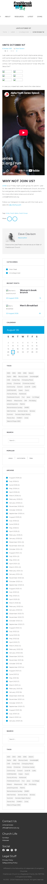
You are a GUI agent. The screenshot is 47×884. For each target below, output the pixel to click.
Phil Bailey (32, 400)
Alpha (9, 376)
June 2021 (13, 674)
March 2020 (14, 717)
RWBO (27, 407)
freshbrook (22, 394)
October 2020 (14, 703)
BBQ (14, 376)
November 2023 (15, 578)
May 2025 (13, 528)
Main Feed (13, 269)
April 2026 (13, 492)
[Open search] (24, 21)
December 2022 (15, 614)
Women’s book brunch (28, 291)
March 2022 (13, 646)
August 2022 (14, 628)
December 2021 (15, 656)
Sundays (5, 838)
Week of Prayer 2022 (13, 421)
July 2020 (13, 714)
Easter (21, 390)
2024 (14, 373)
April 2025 (13, 531)
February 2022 (14, 649)
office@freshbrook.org (10, 828)
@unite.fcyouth (15, 205)
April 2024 (13, 564)
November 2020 (15, 699)
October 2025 (14, 510)
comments (21, 458)
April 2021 (13, 681)
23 (8, 352)
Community (11, 387)
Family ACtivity (12, 394)
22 (37, 349)
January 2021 (14, 692)
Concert (19, 387)
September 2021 (15, 667)
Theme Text (10, 418)
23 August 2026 (12, 298)
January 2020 (14, 721)
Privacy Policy (7, 860)
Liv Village (35, 397)
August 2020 (14, 710)
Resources (19, 16)
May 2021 (12, 678)
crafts (34, 387)
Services (32, 411)
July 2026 (13, 481)
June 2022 (13, 635)
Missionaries (18, 400)
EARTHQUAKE (11, 390)
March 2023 (13, 603)
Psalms (22, 404)
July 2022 (13, 631)
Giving (39, 16)
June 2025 (13, 524)
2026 (24, 373)
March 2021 (13, 685)
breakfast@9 (34, 376)
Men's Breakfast (29, 305)
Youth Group (23, 213)
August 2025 (14, 517)
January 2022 (14, 653)
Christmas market (28, 383)
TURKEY (19, 418)
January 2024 (14, 574)
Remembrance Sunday (14, 407)
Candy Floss (16, 380)
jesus (28, 397)
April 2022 (13, 642)
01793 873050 (7, 825)
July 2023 (13, 592)
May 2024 (13, 560)
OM (25, 400)
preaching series (12, 404)
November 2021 (15, 660)
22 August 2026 (12, 313)
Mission (9, 400)
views (10, 458)
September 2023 (15, 585)
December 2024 (15, 542)
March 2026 (13, 496)
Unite (4, 186)
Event (27, 390)
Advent (31, 373)
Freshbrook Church (13, 397)
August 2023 (14, 589)
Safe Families (11, 411)
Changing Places (27, 380)
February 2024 (15, 571)
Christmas (17, 383)
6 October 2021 (7, 48)
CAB (8, 380)
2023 (8, 373)
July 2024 (13, 556)
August (13, 330)
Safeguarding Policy (9, 863)
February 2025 (14, 535)
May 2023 (13, 596)
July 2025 (13, 521)
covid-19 (27, 387)
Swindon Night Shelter (22, 414)
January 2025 (14, 538)
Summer (10, 414)
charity (9, 383)
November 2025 (15, 506)
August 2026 (14, 478)
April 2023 (13, 599)
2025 (19, 373)
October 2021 (14, 663)
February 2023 (14, 606)
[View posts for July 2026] (32, 330)
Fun (23, 397)
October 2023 (14, 581)
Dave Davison (20, 48)
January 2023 (14, 610)
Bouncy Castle (23, 376)
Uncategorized (24, 32)
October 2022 (14, 621)
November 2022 (15, 617)
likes (31, 458)
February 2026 (14, 499)
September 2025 (15, 513)
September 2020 (15, 706)
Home (5, 32)
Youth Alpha (14, 213)
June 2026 (13, 485)
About (7, 16)
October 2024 (14, 549)
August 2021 (14, 671)
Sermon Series (22, 411)
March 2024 (14, 567)
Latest (30, 16)
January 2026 (14, 503)
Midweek (5, 840)
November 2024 (15, 546)
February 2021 (14, 688)
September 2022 (15, 624)
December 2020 (15, 696)
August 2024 (14, 553)
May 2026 (13, 488)
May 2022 (13, 638)
